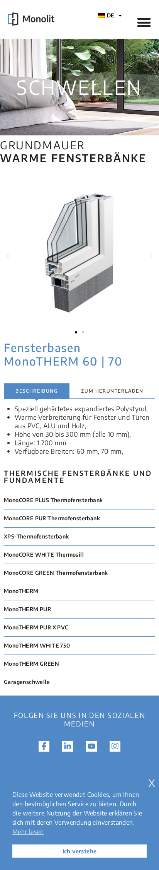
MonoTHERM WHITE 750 (37, 645)
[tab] (36, 391)
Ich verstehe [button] (80, 851)
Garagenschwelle (27, 682)
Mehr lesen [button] (28, 832)
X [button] (152, 783)
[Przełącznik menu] (144, 22)
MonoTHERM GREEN (31, 663)
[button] (8, 256)
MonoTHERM (21, 591)
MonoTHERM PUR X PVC (36, 627)
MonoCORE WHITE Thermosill (44, 554)
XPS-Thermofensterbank (36, 536)
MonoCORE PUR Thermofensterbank (52, 518)
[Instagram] (115, 746)
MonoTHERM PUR (27, 609)
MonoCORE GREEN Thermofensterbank (56, 572)
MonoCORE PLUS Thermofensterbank (53, 500)
